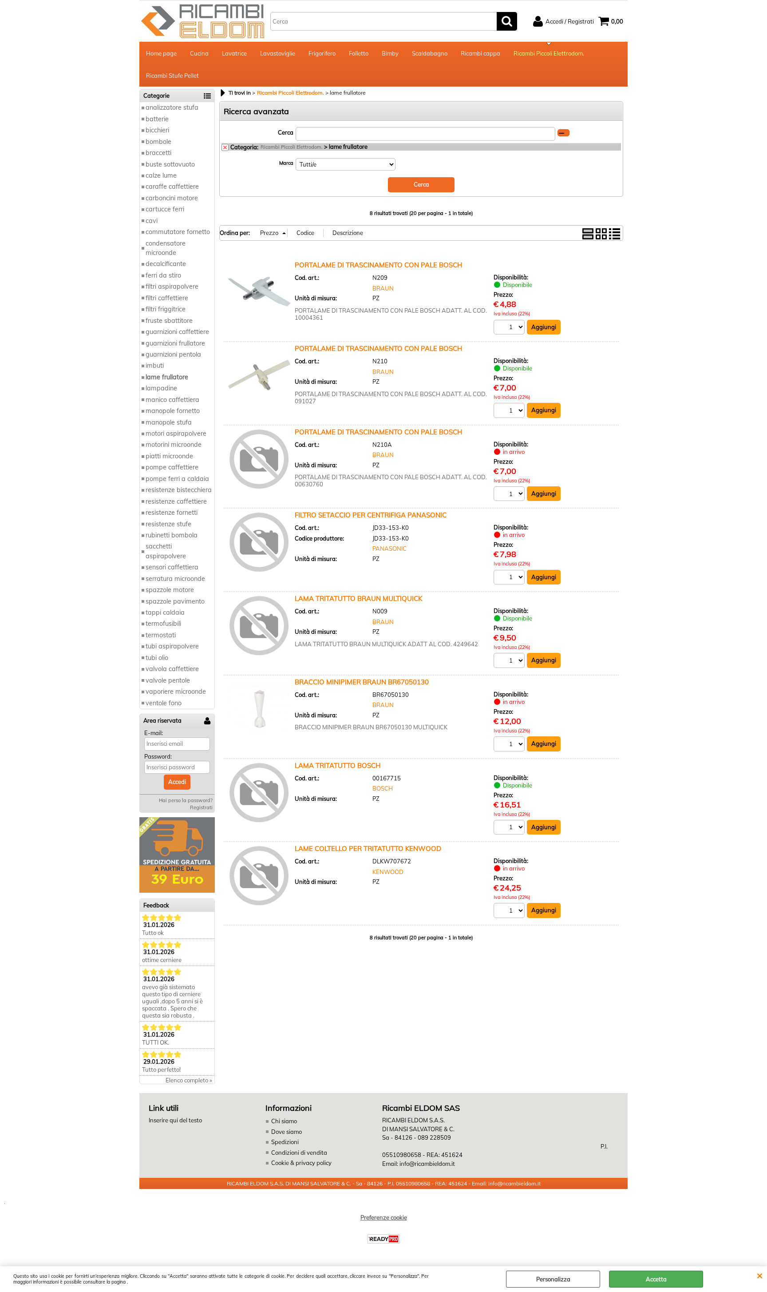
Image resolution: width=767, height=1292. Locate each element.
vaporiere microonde (176, 692)
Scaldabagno (429, 53)
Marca (286, 163)
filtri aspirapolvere (172, 286)
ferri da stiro (163, 275)
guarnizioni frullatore (175, 343)
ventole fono (164, 703)
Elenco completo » (189, 1080)
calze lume (161, 175)
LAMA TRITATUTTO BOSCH (337, 765)
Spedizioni (285, 1141)
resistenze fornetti (172, 513)
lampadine (161, 388)
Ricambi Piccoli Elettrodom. (549, 53)
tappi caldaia (165, 612)
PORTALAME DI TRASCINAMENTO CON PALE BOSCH (378, 265)
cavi (152, 221)
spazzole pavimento (175, 601)
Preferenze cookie (383, 1217)
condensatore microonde (166, 248)
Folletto (358, 53)
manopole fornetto (173, 411)
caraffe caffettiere (172, 187)
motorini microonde (174, 445)
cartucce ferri (165, 209)
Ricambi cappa (480, 53)
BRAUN (383, 288)
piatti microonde (169, 456)
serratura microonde (175, 579)
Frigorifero (322, 53)
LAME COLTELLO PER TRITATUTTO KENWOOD (368, 848)
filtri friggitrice (166, 309)
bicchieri (157, 130)
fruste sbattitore (169, 321)
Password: (158, 756)
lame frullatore (167, 377)
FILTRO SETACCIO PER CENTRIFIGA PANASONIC (371, 515)
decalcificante (166, 264)
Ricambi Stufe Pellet (172, 75)
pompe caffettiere (172, 467)
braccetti (158, 153)
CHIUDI (760, 1275)
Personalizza (553, 1279)
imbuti (155, 366)
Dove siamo (286, 1131)
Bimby (390, 53)
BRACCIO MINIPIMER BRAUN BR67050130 (362, 682)
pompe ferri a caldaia (177, 479)
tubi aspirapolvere (172, 646)
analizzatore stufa (172, 107)
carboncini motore (172, 198)
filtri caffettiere (167, 298)
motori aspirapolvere (176, 433)
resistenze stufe (168, 524)
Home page (161, 53)
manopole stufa (169, 422)
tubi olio (157, 658)
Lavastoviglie (277, 53)
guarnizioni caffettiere (177, 332)
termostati (161, 635)
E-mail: (153, 732)
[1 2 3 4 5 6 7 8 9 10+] (510, 328)
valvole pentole (168, 680)
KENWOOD (387, 871)
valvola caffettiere (172, 669)
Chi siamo (284, 1121)
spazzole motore (170, 590)
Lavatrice (234, 53)
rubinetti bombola (172, 535)
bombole (158, 142)
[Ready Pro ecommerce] (383, 1239)
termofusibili (163, 624)
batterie (157, 119)
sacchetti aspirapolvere (166, 551)
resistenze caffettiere (176, 501)
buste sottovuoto (170, 164)
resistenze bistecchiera (179, 490)
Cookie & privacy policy (301, 1162)
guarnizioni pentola (173, 354)
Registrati (201, 807)
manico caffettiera (172, 400)
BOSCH (382, 788)
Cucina (199, 53)
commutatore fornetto (178, 232)
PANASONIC (389, 548)
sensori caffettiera (172, 567)
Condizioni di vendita (299, 1152)
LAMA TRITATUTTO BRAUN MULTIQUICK (358, 598)
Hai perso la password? (186, 800)
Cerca (285, 132)
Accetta (656, 1279)
